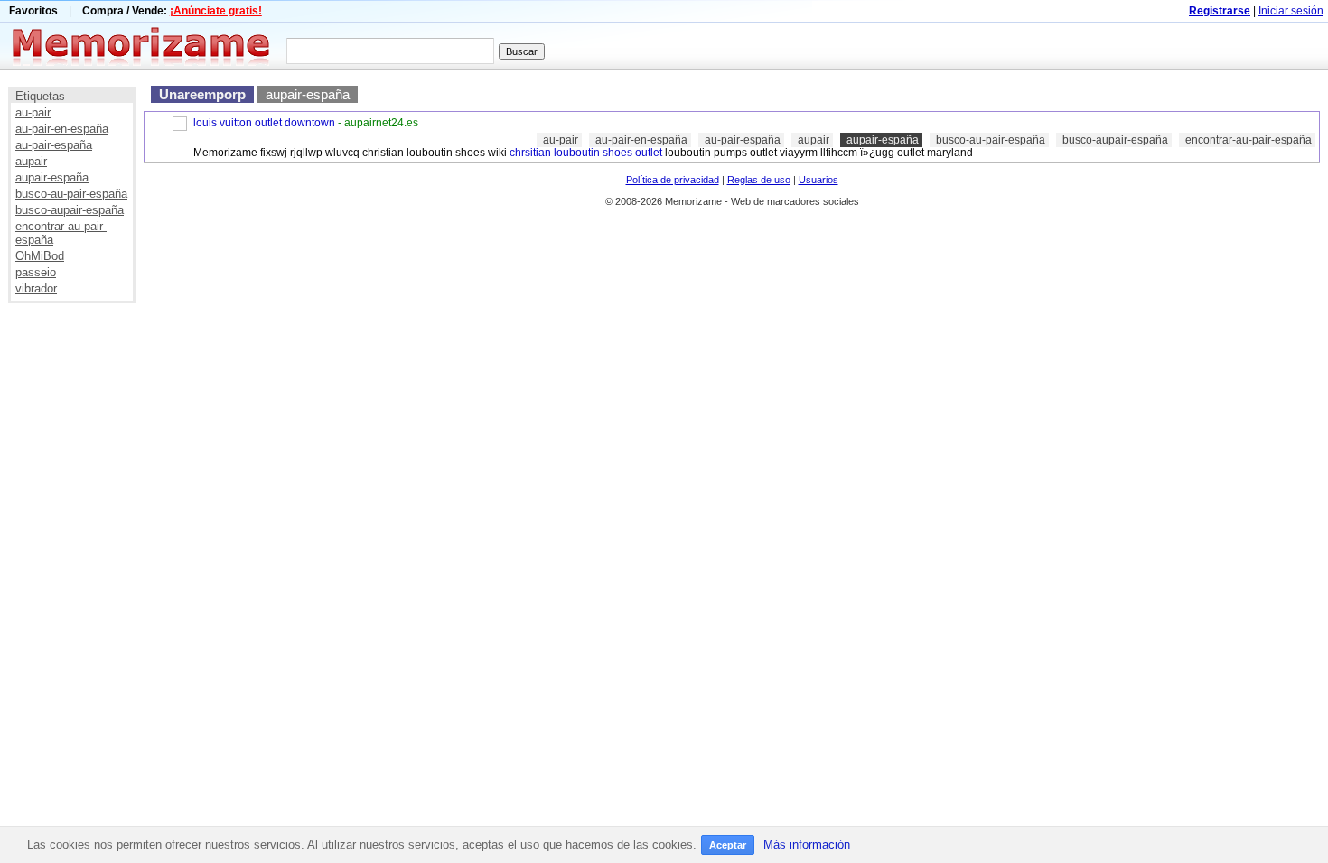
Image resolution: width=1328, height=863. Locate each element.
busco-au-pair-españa (71, 193)
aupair (31, 161)
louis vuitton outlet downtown (264, 122)
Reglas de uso (758, 179)
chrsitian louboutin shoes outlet (586, 152)
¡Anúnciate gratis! (216, 11)
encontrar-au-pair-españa (1248, 140)
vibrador (36, 288)
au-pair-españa (53, 145)
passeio (35, 272)
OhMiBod (39, 256)
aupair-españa (52, 177)
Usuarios (818, 179)
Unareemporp (202, 94)
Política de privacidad (672, 179)
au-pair (33, 112)
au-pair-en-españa (61, 128)
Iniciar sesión (1290, 11)
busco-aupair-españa (69, 210)
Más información (806, 844)
